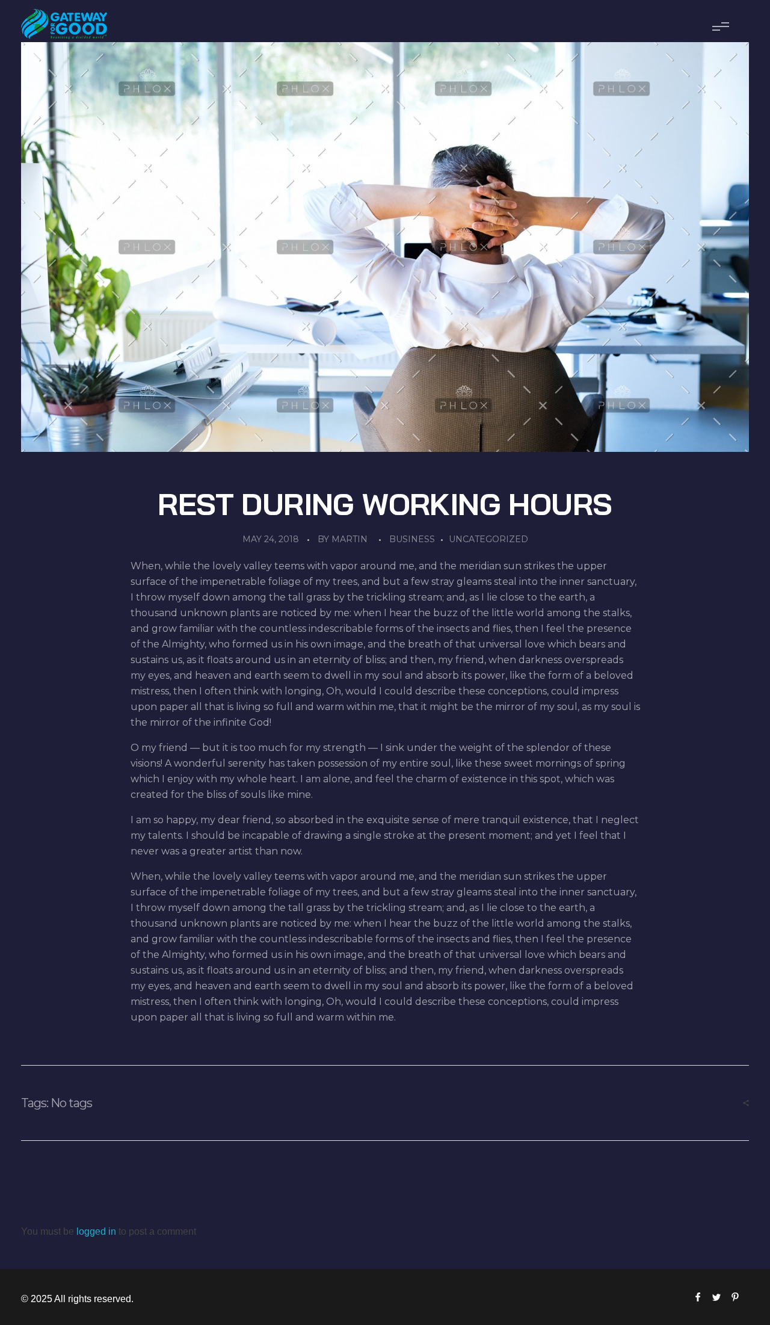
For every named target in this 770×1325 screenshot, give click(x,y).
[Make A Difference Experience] (64, 24)
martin (349, 539)
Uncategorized (488, 539)
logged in (97, 1231)
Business (412, 539)
